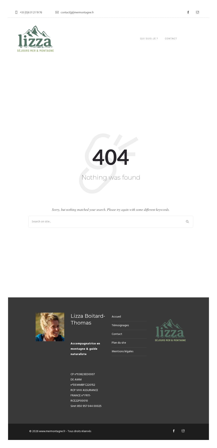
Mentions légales (122, 351)
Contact (171, 38)
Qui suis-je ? (149, 38)
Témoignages (120, 325)
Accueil (116, 316)
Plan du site (119, 342)
